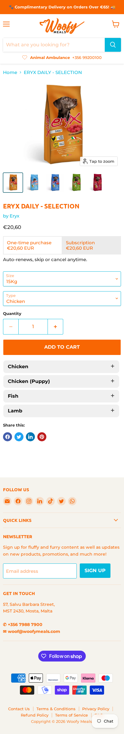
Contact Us (19, 708)
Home (10, 72)
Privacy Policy (95, 708)
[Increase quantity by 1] (55, 327)
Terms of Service (71, 715)
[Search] (113, 45)
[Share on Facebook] (7, 436)
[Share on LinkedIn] (30, 436)
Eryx (14, 216)
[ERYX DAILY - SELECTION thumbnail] (13, 182)
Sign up (95, 570)
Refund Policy (34, 715)
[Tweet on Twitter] (18, 436)
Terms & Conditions (56, 708)
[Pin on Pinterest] (41, 436)
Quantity (12, 313)
